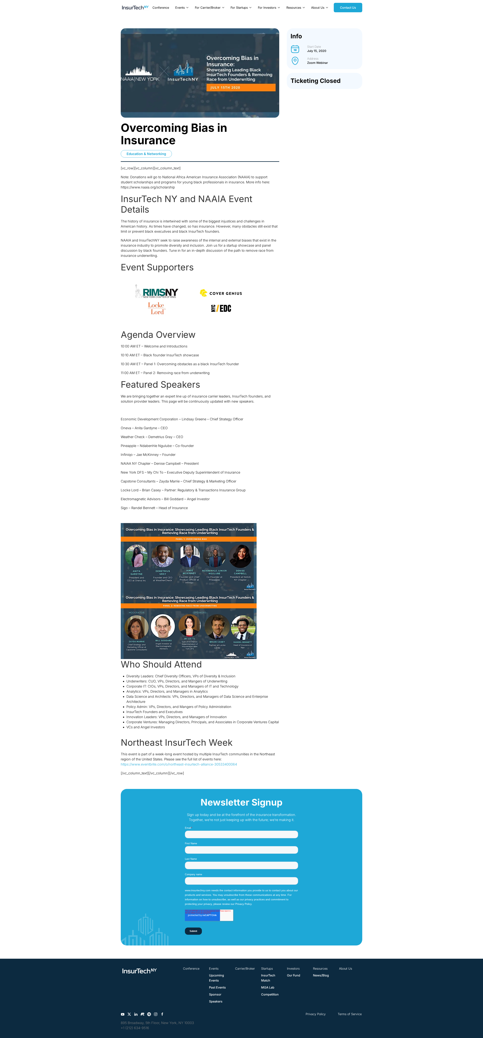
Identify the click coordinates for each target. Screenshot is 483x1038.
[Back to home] (135, 7)
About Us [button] (317, 7)
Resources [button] (293, 7)
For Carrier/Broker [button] (208, 7)
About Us (345, 968)
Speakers (215, 1001)
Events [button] (180, 7)
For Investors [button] (267, 7)
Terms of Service (350, 1014)
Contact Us (348, 7)
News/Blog (321, 975)
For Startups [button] (239, 7)
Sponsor (215, 994)
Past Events (217, 987)
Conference (160, 7)
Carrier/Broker (245, 968)
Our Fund (293, 975)
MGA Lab (267, 987)
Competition (270, 994)
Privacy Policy (316, 1014)
